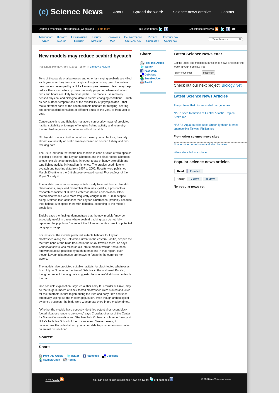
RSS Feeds (53, 380)
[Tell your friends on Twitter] (160, 30)
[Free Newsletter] (233, 30)
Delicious (112, 355)
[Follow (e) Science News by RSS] (216, 30)
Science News (71, 11)
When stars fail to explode (190, 152)
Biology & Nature (100, 66)
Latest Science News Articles (201, 96)
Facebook (93, 355)
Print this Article (53, 355)
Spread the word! (148, 12)
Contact (227, 12)
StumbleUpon (51, 359)
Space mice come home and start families (200, 144)
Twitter (75, 355)
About (118, 12)
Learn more (103, 28)
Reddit (72, 359)
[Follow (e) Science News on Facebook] (228, 30)
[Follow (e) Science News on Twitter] (222, 30)
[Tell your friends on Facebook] (166, 30)
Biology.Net (232, 85)
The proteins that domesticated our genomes (202, 105)
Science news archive (192, 12)
